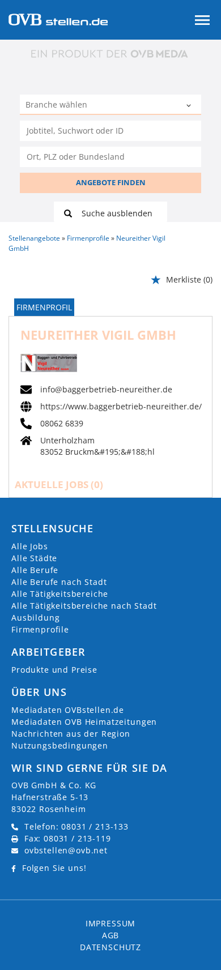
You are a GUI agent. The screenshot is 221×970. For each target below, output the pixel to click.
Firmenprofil (44, 307)
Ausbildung (35, 617)
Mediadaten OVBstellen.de (67, 709)
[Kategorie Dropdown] (189, 106)
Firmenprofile (40, 629)
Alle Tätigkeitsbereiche (59, 593)
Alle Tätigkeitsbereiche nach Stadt (84, 605)
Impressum (111, 923)
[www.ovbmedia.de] (111, 53)
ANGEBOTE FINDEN (111, 182)
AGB (111, 935)
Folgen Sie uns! (54, 867)
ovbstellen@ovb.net (66, 850)
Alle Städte (34, 558)
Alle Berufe (34, 570)
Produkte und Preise (54, 669)
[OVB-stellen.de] (58, 18)
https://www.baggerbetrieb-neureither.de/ (121, 406)
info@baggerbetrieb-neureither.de (106, 389)
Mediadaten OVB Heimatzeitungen (84, 721)
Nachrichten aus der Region (70, 733)
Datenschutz (110, 947)
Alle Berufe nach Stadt (59, 581)
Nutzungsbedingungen (59, 745)
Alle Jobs (29, 546)
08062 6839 (61, 423)
